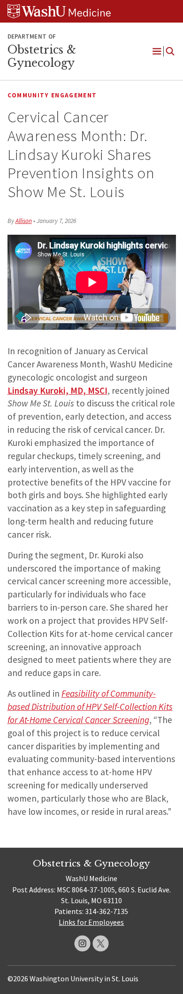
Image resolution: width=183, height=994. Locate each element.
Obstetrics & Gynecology (42, 56)
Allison (23, 221)
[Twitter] (100, 943)
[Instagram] (82, 943)
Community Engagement (52, 95)
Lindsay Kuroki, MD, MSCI (57, 390)
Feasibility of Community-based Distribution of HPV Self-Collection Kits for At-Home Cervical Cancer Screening (90, 706)
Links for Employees (91, 922)
